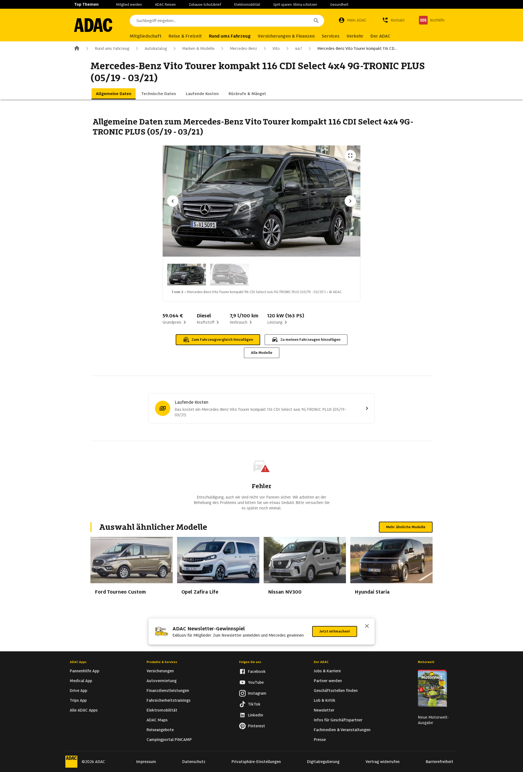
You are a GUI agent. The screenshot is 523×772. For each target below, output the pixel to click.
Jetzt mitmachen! (334, 631)
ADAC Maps (157, 720)
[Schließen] (367, 626)
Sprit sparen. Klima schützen (295, 4)
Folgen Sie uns (250, 662)
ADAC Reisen (165, 4)
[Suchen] (316, 20)
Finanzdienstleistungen (168, 690)
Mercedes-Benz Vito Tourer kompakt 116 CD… (357, 48)
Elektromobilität (247, 4)
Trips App (78, 700)
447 (298, 48)
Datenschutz (193, 761)
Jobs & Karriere (327, 670)
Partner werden (328, 680)
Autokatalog (156, 48)
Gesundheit (339, 4)
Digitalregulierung (323, 761)
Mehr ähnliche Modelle (405, 527)
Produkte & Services (162, 662)
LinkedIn (255, 715)
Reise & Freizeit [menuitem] (185, 36)
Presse (320, 739)
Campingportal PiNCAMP (169, 739)
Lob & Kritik (324, 700)
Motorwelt (426, 662)
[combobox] (227, 21)
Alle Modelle (261, 352)
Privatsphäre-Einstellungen (256, 761)
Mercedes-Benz (243, 48)
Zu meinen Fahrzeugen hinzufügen (310, 339)
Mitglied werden (129, 4)
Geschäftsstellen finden (336, 690)
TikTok (254, 704)
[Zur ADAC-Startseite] (93, 25)
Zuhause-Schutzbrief (205, 4)
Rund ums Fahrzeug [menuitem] (230, 36)
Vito (276, 48)
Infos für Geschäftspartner (338, 720)
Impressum (146, 761)
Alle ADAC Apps (84, 710)
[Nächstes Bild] (350, 201)
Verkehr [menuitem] (354, 36)
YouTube (256, 682)
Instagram (257, 693)
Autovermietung (162, 680)
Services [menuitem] (330, 36)
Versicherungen (160, 670)
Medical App (81, 680)
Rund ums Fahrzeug (112, 48)
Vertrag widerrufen (383, 761)
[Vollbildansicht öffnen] (350, 155)
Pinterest (256, 726)
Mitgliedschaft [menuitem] (146, 36)
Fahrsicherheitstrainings (168, 700)
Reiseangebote (160, 729)
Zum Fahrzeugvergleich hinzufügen (222, 339)
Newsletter (324, 710)
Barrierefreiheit (439, 761)
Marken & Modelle (198, 48)
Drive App (78, 690)
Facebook (257, 671)
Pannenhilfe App (84, 670)
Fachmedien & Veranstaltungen (342, 729)
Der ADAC (321, 662)
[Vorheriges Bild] (172, 201)
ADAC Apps (78, 662)
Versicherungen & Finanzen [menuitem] (286, 36)
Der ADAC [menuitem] (380, 36)
